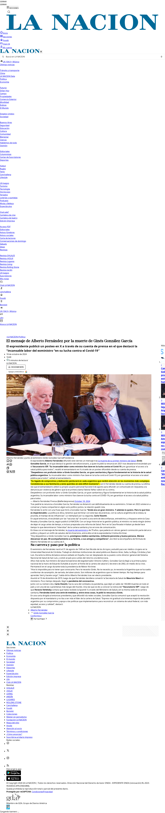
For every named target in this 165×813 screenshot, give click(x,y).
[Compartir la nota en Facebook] (7, 471)
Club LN (6, 44)
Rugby (3, 168)
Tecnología (5, 189)
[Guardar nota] (7, 461)
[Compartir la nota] (7, 464)
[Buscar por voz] (161, 56)
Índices (3, 105)
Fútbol (3, 166)
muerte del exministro (77, 530)
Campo (3, 93)
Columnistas (5, 154)
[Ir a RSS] (7, 766)
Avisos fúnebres (7, 232)
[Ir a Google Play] (13, 774)
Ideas (2, 247)
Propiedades (6, 96)
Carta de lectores (8, 238)
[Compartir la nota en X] (10, 471)
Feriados (4, 194)
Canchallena (5, 174)
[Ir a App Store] (13, 780)
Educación (4, 128)
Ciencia (3, 140)
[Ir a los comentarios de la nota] (10, 461)
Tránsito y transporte (9, 70)
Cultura (3, 131)
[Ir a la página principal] (82, 29)
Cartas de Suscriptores (10, 157)
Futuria (3, 87)
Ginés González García (43, 613)
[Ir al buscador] (8, 11)
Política (21, 336)
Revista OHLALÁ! (7, 255)
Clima (2, 73)
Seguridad (4, 125)
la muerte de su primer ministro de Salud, (117, 460)
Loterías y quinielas (9, 197)
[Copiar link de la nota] (7, 468)
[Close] (7, 627)
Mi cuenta (7, 47)
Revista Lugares (7, 261)
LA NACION (12, 336)
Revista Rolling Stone (9, 267)
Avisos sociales (7, 235)
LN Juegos (4, 183)
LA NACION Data (7, 76)
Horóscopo (5, 192)
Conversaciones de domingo (13, 241)
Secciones (7, 36)
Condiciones (37, 791)
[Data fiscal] (8, 808)
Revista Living (6, 264)
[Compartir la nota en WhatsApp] (10, 464)
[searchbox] (81, 56)
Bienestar (4, 137)
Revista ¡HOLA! (6, 258)
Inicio (5, 33)
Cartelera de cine (7, 215)
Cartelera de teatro (8, 218)
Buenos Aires (6, 122)
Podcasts (4, 200)
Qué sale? (4, 212)
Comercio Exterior (8, 99)
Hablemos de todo (8, 142)
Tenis (2, 171)
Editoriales (5, 151)
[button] (82, 187)
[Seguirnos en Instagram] (7, 758)
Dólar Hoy (4, 90)
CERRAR (3, 2)
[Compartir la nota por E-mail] (13, 471)
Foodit (6, 40)
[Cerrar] (41, 51)
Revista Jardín (6, 270)
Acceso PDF (5, 226)
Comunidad (5, 134)
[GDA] (13, 800)
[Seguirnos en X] (7, 751)
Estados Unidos (7, 113)
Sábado (3, 244)
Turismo (3, 186)
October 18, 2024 (82, 501)
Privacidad (48, 791)
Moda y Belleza (7, 203)
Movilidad (4, 102)
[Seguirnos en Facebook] (7, 743)
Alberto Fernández (39, 610)
